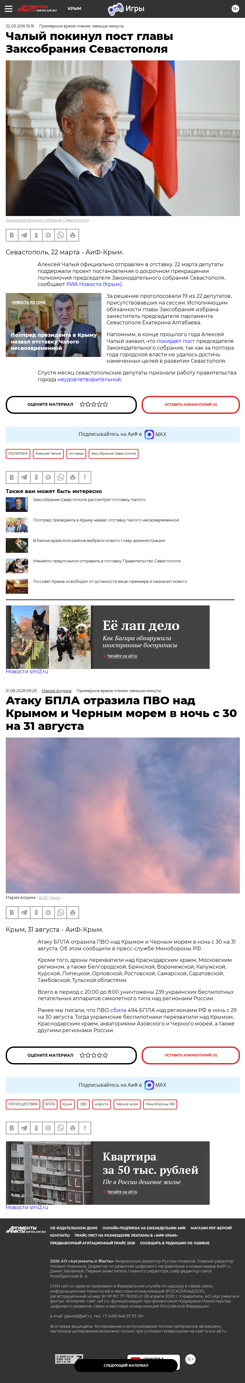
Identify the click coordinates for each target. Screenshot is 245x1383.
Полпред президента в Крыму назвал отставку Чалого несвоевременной (106, 520)
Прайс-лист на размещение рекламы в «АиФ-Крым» (126, 1235)
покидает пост (176, 341)
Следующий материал (126, 1366)
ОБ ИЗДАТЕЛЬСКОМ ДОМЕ (74, 1228)
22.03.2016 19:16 (20, 26)
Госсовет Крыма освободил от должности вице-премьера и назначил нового (110, 581)
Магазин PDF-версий (211, 1228)
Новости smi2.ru (27, 671)
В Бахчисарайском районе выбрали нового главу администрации (99, 540)
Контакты (60, 1235)
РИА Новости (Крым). (94, 284)
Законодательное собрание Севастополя (47, 220)
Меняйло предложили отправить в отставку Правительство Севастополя (107, 561)
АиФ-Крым (49, 897)
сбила (118, 1010)
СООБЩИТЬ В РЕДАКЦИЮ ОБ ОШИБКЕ (175, 1243)
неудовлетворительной (89, 379)
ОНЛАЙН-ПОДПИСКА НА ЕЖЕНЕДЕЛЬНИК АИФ (144, 1228)
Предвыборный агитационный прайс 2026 (92, 1243)
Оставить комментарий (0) (191, 405)
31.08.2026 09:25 (21, 690)
